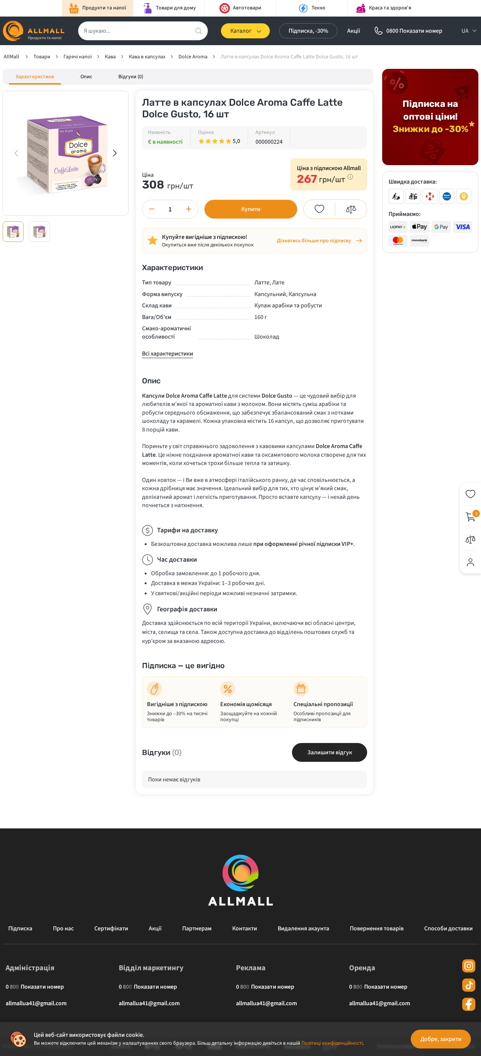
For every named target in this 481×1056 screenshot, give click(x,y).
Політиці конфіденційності (332, 1043)
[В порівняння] (351, 209)
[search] (198, 30)
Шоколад (266, 337)
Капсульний (270, 294)
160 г (260, 317)
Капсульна (302, 294)
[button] (114, 153)
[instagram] (468, 965)
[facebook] (468, 1004)
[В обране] (319, 209)
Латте (261, 282)
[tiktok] (468, 985)
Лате (278, 282)
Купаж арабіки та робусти (288, 305)
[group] (65, 153)
